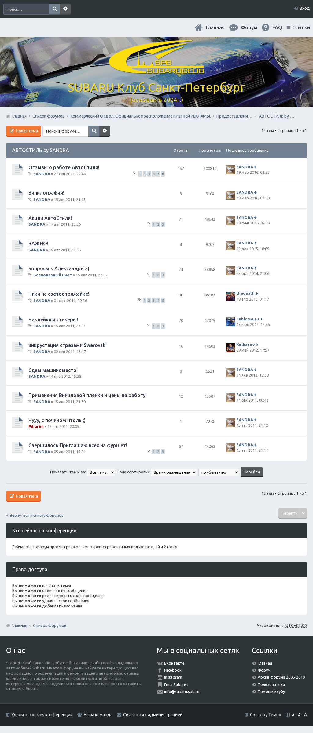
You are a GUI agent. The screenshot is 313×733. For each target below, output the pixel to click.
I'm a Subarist (176, 684)
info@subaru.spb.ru (181, 691)
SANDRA (41, 174)
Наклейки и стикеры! (53, 319)
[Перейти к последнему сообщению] (256, 167)
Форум (264, 670)
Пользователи (271, 684)
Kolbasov (245, 344)
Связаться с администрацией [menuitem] (152, 714)
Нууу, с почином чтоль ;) (57, 420)
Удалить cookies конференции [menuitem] (42, 714)
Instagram (173, 677)
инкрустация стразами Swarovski (67, 345)
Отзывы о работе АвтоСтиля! (63, 167)
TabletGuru (247, 319)
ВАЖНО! (38, 243)
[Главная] (156, 70)
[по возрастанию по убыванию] (219, 472)
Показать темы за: (68, 472)
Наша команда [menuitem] (98, 714)
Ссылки (301, 27)
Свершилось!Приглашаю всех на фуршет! (77, 445)
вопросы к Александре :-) (58, 268)
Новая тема (26, 131)
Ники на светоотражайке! (58, 294)
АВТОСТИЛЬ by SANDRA (40, 150)
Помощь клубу (271, 691)
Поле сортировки (134, 472)
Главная (215, 27)
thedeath (245, 293)
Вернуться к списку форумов (37, 515)
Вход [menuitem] (305, 8)
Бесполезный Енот (52, 275)
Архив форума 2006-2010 (281, 677)
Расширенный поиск (65, 9)
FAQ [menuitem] (277, 27)
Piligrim (36, 426)
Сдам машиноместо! (53, 370)
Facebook (173, 670)
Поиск (54, 9)
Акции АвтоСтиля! (50, 218)
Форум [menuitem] (249, 27)
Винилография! (46, 192)
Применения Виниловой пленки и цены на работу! (87, 395)
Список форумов (50, 625)
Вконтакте (174, 663)
